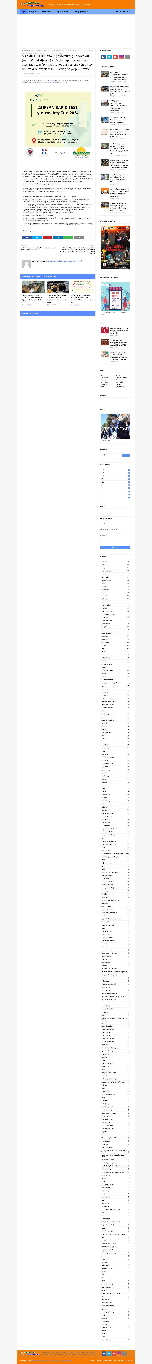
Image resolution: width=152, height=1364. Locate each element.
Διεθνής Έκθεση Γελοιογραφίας (116, 1048)
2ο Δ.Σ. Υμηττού (116, 1035)
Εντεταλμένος (116, 1197)
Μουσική (116, 798)
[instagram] (127, 11)
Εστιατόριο (116, 944)
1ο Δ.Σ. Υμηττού (116, 1032)
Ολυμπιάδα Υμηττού (116, 925)
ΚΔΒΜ (116, 1200)
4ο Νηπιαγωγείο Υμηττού (116, 1163)
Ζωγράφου (116, 1290)
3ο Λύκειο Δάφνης (116, 937)
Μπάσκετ (116, 586)
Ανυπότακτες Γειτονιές (116, 940)
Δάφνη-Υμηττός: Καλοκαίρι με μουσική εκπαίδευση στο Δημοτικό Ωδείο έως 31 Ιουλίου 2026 (82, 298)
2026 (115, 469)
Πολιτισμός (119, 382)
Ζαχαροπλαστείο (116, 1119)
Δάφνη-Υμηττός (116, 1187)
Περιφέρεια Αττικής (116, 707)
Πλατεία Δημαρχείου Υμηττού (115, 857)
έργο (116, 928)
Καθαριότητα (116, 658)
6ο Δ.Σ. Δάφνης (116, 1169)
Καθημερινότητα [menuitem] (80, 12)
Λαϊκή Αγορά (116, 1206)
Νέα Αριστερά (116, 1219)
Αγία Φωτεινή (116, 770)
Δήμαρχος (116, 636)
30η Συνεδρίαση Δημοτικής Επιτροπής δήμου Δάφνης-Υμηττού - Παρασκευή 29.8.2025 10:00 (119, 192)
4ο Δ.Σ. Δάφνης (116, 987)
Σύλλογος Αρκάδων (116, 885)
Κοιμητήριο (116, 1299)
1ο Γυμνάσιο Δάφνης (116, 1026)
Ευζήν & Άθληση (116, 863)
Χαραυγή (116, 847)
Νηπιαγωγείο (116, 922)
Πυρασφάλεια (116, 794)
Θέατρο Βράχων (116, 605)
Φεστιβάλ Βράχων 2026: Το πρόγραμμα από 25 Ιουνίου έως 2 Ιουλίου (119, 330)
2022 (116, 482)
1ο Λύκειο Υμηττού (116, 934)
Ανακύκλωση (116, 717)
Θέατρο (116, 655)
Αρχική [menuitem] (24, 12)
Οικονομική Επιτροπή (116, 614)
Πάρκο (116, 592)
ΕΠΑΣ (116, 1281)
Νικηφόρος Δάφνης (116, 1312)
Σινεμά (116, 667)
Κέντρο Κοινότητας (116, 875)
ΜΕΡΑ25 (116, 1060)
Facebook (40, 82)
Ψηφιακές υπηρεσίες (116, 1327)
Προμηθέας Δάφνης (116, 1128)
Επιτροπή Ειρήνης (116, 1284)
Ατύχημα (116, 782)
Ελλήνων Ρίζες (116, 1054)
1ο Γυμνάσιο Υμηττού (116, 1029)
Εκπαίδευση (104, 377)
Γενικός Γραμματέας (116, 1184)
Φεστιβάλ (116, 894)
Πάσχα (116, 788)
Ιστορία (116, 651)
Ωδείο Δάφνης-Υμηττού (116, 984)
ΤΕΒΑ (116, 1228)
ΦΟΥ (116, 648)
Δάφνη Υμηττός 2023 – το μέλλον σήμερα (116, 1082)
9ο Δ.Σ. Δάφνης (116, 990)
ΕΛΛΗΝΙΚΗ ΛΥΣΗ (116, 1116)
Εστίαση (116, 810)
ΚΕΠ (116, 838)
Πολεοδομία (116, 981)
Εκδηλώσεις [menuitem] (33, 12)
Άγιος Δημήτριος (116, 664)
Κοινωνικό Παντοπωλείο (116, 1302)
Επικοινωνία (86, 4)
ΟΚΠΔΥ (116, 698)
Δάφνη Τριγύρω (120, 386)
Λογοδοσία (116, 819)
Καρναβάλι (116, 1057)
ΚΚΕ (116, 735)
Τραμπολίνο (116, 1321)
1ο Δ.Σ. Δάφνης (116, 916)
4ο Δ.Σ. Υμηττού (116, 956)
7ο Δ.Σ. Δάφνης (116, 959)
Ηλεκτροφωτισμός (116, 763)
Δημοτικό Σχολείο (116, 1191)
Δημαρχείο (116, 1045)
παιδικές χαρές (116, 1340)
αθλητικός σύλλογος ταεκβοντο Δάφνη (116, 1234)
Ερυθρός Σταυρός (116, 1287)
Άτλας (116, 1181)
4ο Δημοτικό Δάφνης (116, 1159)
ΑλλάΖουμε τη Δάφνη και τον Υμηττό (116, 996)
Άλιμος (116, 1178)
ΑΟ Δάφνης (116, 617)
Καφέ (116, 869)
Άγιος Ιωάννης (116, 773)
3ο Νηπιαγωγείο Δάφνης (116, 1079)
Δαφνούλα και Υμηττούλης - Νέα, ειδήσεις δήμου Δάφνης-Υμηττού (51, 1360)
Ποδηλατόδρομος (116, 1063)
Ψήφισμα (116, 947)
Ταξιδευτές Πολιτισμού (116, 1094)
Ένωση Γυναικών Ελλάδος (116, 993)
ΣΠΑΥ (116, 860)
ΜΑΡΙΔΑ (116, 779)
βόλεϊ (116, 1237)
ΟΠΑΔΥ (116, 751)
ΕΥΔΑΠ (116, 1194)
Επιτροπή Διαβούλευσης (116, 968)
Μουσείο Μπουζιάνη (116, 757)
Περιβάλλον (116, 878)
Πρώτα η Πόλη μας (116, 813)
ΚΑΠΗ (116, 711)
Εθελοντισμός (116, 624)
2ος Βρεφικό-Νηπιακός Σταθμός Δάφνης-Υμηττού (115, 1151)
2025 (116, 473)
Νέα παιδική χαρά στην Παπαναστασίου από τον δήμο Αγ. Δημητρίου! (118, 120)
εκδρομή (116, 897)
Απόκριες (116, 807)
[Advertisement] (76, 32)
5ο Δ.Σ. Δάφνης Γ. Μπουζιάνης (116, 872)
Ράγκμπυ (116, 1132)
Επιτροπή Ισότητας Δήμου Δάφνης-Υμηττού (116, 972)
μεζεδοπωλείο (116, 1337)
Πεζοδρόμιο (116, 760)
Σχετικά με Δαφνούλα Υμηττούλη (69, 4)
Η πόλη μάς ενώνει (116, 732)
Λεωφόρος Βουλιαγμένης (115, 975)
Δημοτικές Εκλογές (116, 633)
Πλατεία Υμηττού (116, 816)
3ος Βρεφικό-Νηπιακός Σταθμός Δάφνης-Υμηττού (115, 1155)
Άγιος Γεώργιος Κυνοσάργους (116, 900)
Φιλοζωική (116, 692)
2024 (116, 476)
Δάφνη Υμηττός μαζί (116, 888)
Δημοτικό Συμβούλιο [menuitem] (63, 12)
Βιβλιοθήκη (116, 903)
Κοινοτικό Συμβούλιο (116, 704)
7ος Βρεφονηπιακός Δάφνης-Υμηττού (116, 1172)
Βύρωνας (116, 602)
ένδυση (116, 1330)
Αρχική (53, 4)
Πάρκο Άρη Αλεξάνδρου (116, 841)
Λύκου (116, 1212)
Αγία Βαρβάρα (116, 766)
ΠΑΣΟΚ (116, 738)
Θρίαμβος (116, 1085)
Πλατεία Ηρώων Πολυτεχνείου (116, 1222)
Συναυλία (116, 729)
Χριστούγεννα (116, 642)
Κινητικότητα (116, 1006)
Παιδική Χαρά (116, 822)
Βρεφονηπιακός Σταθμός (116, 701)
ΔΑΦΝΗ (116, 1271)
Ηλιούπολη (116, 689)
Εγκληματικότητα (116, 620)
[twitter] (120, 11)
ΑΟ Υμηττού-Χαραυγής (116, 1041)
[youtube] (124, 11)
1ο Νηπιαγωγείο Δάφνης (116, 1243)
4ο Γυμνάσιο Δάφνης (116, 1110)
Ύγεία (116, 1259)
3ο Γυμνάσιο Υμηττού (116, 1038)
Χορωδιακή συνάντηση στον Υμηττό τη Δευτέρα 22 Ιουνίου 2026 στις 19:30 (119, 342)
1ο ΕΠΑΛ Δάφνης (116, 950)
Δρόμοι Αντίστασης (116, 1051)
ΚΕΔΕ (116, 1296)
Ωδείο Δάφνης (116, 1141)
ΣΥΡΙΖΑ (116, 673)
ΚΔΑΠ (116, 866)
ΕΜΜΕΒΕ (116, 965)
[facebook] (117, 11)
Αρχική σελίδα (26, 50)
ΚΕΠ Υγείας (116, 723)
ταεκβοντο (116, 1144)
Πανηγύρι (116, 695)
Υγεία (31, 231)
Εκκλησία (118, 384)
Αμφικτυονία (116, 1262)
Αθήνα (116, 676)
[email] (131, 11)
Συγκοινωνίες (116, 1066)
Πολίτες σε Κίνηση (116, 611)
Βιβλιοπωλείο (116, 1265)
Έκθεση (116, 804)
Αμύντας (116, 599)
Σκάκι (116, 1015)
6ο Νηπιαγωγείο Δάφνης (116, 1253)
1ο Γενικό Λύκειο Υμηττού (116, 1072)
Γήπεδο (116, 1003)
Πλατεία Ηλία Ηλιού (116, 1125)
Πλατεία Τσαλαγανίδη (116, 978)
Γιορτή (116, 645)
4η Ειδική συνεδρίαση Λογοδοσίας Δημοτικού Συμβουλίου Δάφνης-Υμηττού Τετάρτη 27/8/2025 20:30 (119, 148)
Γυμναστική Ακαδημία (116, 835)
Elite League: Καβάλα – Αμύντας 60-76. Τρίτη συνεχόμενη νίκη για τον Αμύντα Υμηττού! (118, 206)
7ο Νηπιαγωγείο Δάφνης (116, 1113)
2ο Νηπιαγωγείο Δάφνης (116, 1246)
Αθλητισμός (104, 384)
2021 (115, 485)
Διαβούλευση (116, 962)
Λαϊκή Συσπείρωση (116, 670)
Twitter (64, 82)
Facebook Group (49, 82)
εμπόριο (116, 1023)
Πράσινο (116, 791)
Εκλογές (103, 380)
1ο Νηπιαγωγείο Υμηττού (116, 953)
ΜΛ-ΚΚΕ (116, 1215)
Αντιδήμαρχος (116, 776)
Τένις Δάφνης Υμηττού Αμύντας (116, 1138)
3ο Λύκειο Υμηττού (116, 1107)
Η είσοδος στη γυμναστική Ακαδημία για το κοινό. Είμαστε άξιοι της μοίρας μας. (119, 178)
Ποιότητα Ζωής (116, 748)
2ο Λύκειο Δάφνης (116, 1147)
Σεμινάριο (116, 1135)
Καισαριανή (116, 1203)
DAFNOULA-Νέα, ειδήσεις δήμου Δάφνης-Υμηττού (63, 261)
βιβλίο (116, 1069)
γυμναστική (116, 1100)
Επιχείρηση (116, 742)
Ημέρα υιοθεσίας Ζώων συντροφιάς (116, 1293)
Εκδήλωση (116, 568)
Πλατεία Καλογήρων (116, 881)
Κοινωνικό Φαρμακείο (116, 1306)
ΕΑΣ (116, 1278)
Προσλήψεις (104, 382)
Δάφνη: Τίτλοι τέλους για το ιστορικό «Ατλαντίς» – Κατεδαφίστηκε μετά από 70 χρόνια (56, 298)
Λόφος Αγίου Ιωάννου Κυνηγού (116, 1209)
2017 (115, 497)
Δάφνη (32, 50)
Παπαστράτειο (116, 1122)
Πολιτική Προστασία (116, 679)
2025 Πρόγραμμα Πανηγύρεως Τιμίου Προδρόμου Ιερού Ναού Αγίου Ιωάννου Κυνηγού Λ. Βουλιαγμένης (119, 105)
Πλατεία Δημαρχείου (116, 714)
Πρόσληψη (116, 661)
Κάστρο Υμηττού (116, 891)
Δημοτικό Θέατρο (116, 906)
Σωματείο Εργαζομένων (116, 844)
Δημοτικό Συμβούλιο (122, 377)
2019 (116, 491)
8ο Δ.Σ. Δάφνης (116, 1175)
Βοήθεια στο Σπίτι (116, 1268)
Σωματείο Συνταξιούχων (116, 1225)
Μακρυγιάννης (116, 801)
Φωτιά (116, 1097)
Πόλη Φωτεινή (116, 627)
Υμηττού (116, 1324)
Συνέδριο (116, 1318)
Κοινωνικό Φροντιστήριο (116, 912)
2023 (115, 479)
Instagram (58, 82)
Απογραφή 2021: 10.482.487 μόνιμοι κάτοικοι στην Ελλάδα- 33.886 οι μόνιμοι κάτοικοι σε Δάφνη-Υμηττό (119, 164)
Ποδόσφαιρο (116, 825)
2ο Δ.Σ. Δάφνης (116, 850)
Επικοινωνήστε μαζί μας (125, 1360)
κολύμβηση (116, 1104)
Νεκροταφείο (116, 1091)
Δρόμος (116, 686)
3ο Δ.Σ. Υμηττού (116, 1076)
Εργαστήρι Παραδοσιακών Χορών (116, 919)
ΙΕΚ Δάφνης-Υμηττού (116, 909)
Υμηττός (118, 375)
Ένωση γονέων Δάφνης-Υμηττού (116, 683)
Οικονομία (119, 380)
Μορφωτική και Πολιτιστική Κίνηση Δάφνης (116, 853)
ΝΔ (116, 785)
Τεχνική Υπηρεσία (116, 1231)
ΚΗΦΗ (116, 1088)
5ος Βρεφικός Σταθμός (116, 1250)
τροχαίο (116, 1240)
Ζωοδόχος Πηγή (116, 754)
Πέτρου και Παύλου (116, 832)
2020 (115, 488)
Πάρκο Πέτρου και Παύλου (116, 829)
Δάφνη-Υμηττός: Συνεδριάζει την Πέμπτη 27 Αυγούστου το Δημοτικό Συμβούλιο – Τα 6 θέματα (32, 298)
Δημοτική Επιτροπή (116, 720)
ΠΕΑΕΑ (116, 1315)
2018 (115, 494)
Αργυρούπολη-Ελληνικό (116, 999)
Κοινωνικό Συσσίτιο (116, 1009)
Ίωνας (116, 1256)
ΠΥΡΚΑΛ (116, 574)
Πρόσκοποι (116, 1012)
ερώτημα (116, 1333)
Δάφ (116, 1274)
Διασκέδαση (116, 745)
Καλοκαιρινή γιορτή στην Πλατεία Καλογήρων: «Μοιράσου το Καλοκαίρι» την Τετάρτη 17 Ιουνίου (119, 355)
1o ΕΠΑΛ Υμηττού (116, 931)
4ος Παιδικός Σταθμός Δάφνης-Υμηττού (116, 1166)
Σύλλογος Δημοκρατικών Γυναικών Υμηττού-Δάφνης (115, 1019)
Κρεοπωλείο (116, 1309)
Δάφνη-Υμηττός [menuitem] (47, 12)
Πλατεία (116, 726)
